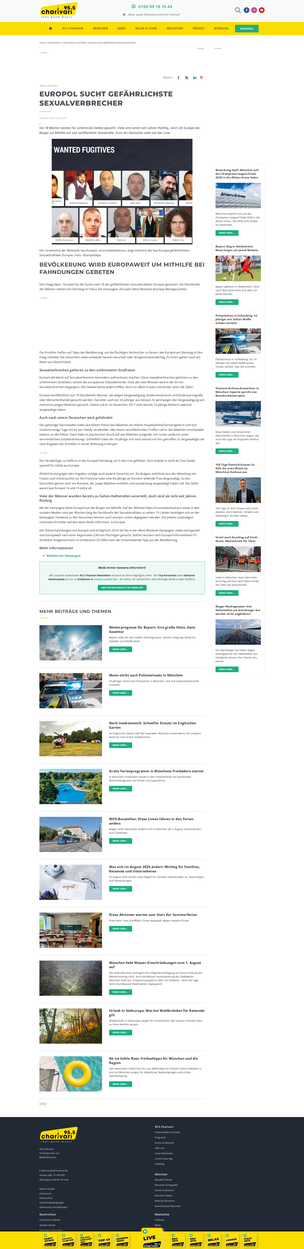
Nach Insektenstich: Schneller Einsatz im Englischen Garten (152, 725)
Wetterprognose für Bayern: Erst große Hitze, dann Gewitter (152, 629)
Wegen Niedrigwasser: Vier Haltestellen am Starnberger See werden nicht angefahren (238, 610)
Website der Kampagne (63, 556)
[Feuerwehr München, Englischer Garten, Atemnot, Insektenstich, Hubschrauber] (70, 722)
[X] (186, 77)
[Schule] (70, 914)
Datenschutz (46, 1198)
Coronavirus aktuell (49, 1219)
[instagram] (254, 10)
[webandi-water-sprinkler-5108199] (70, 962)
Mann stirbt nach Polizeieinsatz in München (146, 675)
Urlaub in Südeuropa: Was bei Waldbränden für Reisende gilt (156, 1012)
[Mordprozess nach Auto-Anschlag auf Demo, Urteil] (238, 548)
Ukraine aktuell (47, 1225)
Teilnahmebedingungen (51, 1202)
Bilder (158, 1225)
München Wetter (164, 1195)
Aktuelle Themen (163, 1179)
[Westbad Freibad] (70, 770)
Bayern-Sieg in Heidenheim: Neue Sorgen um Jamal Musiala (237, 248)
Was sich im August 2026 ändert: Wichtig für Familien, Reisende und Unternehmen (154, 869)
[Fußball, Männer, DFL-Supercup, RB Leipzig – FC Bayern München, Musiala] (238, 257)
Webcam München (165, 1200)
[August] (70, 866)
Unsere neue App (164, 1158)
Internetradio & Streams (167, 1132)
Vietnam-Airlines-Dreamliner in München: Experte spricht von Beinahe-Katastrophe (237, 391)
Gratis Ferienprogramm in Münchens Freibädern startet (156, 771)
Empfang (159, 1163)
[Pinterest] (201, 77)
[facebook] (246, 10)
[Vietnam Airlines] (238, 402)
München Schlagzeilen (166, 1185)
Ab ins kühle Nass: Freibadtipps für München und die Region (153, 1060)
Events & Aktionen (164, 1142)
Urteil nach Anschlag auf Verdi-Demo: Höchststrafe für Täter (237, 539)
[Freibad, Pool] (70, 1058)
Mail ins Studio (47, 1188)
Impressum (45, 1193)
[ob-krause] (238, 479)
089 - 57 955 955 (56, 1175)
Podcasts (159, 1219)
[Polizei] (70, 675)
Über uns (159, 1148)
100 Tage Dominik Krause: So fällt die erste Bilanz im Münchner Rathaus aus (235, 468)
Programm (160, 1137)
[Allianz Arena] (238, 184)
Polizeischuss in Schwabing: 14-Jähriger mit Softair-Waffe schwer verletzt (237, 319)
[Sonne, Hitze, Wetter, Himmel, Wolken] (70, 627)
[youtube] (262, 10)
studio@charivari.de (57, 1170)
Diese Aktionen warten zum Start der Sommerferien (153, 914)
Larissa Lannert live (105, 579)
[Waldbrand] (70, 1010)
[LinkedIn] (194, 77)
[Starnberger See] (238, 621)
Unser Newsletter (164, 1153)
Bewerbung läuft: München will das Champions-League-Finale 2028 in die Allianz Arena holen (237, 173)
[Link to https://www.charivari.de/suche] (237, 10)
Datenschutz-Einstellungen (53, 1207)
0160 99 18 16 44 (59, 1179)
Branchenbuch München (168, 1206)
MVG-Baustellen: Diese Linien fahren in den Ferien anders (151, 821)
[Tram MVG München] (70, 818)
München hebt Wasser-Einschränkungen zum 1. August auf (155, 964)
